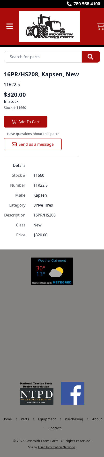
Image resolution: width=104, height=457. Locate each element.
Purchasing (74, 419)
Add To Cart (29, 121)
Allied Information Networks (56, 447)
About (97, 419)
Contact (54, 428)
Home (7, 419)
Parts (25, 419)
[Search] (91, 57)
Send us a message (36, 144)
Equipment (47, 419)
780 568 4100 (87, 4)
